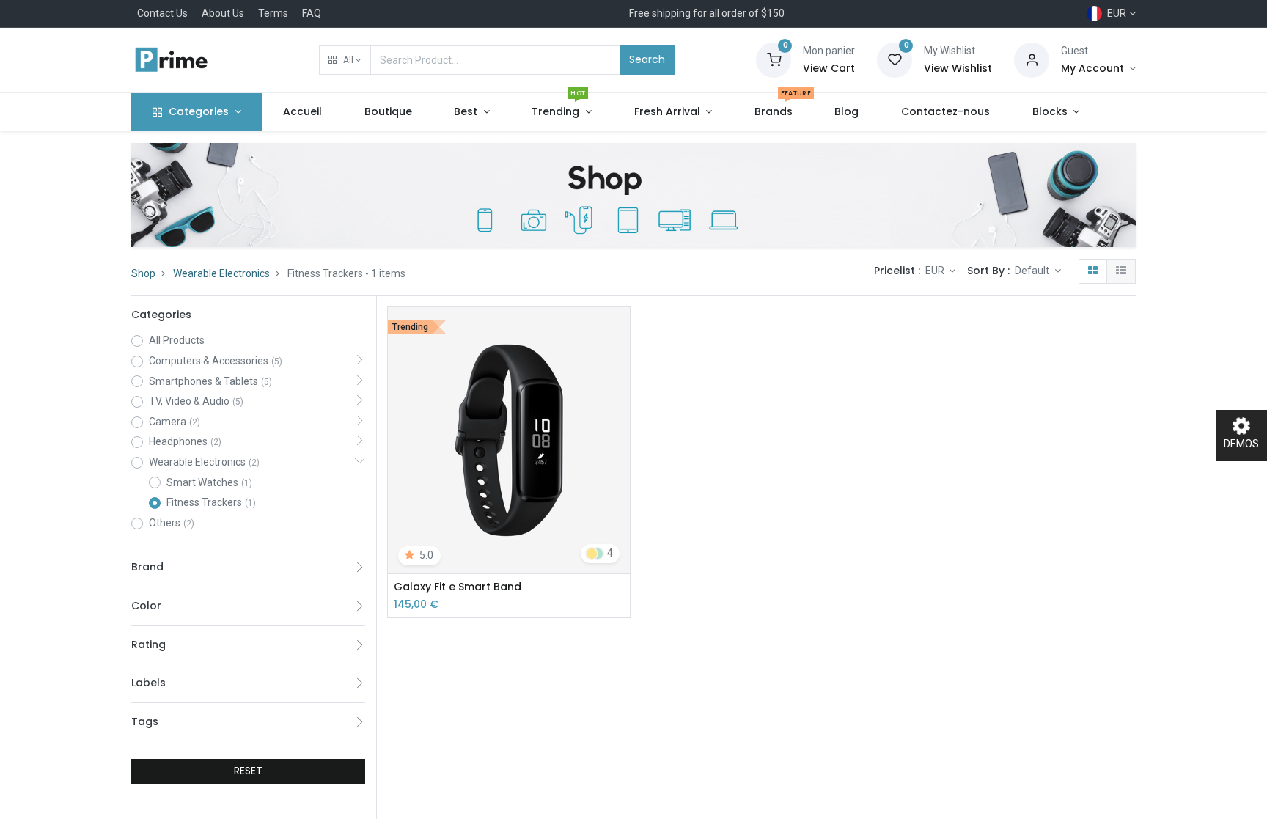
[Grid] (1093, 271)
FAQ (311, 13)
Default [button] (1033, 270)
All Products (177, 340)
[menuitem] (302, 112)
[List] (1121, 271)
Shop (143, 273)
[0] (773, 59)
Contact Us (162, 13)
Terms (273, 13)
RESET (248, 770)
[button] (345, 60)
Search (647, 59)
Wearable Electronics (221, 273)
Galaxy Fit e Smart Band (457, 587)
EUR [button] (936, 270)
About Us (223, 13)
